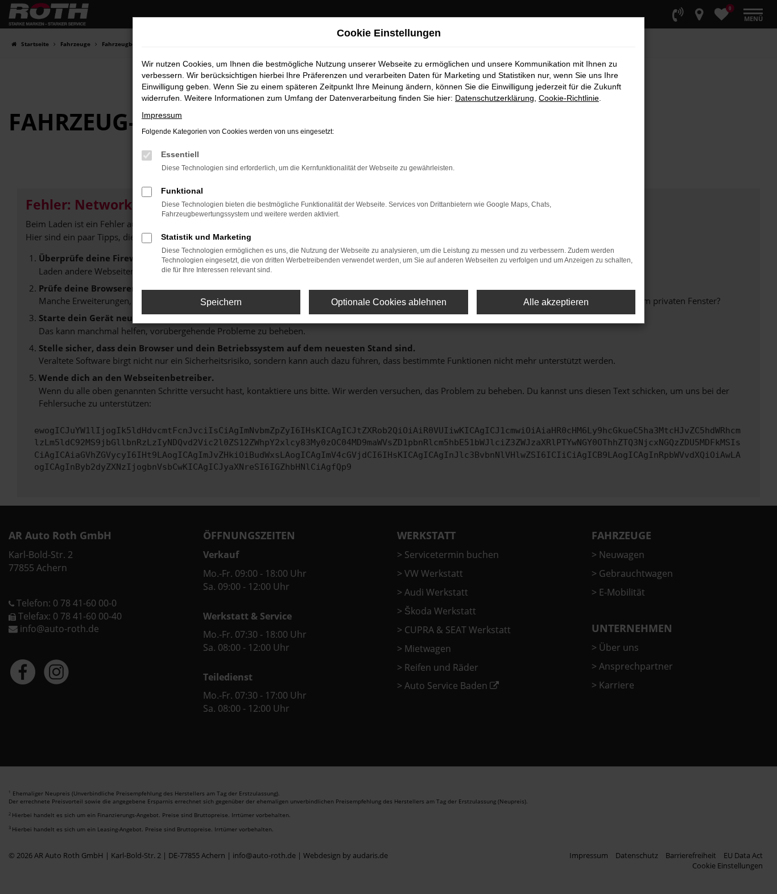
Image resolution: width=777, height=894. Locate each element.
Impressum (162, 115)
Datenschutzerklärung (494, 97)
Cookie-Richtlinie (569, 97)
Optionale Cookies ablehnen (389, 302)
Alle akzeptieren (556, 302)
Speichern (221, 302)
